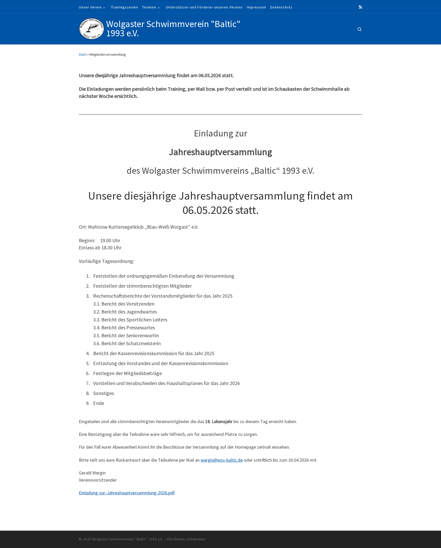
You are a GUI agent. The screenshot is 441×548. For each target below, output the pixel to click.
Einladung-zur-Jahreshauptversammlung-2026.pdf (127, 493)
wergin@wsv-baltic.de (222, 460)
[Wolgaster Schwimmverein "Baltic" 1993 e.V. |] (91, 27)
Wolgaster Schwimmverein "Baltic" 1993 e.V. (127, 539)
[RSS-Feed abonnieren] (360, 7)
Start (83, 54)
